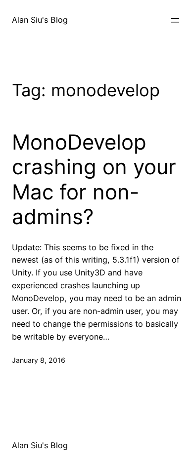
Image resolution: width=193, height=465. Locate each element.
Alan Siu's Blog (40, 20)
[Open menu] (175, 20)
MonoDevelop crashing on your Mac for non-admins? (94, 179)
